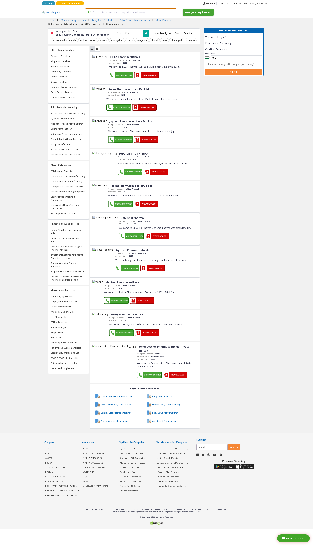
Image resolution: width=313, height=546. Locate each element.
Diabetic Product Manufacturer (66, 139)
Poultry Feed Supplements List (66, 347)
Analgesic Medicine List (62, 311)
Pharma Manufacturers (167, 481)
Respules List (57, 332)
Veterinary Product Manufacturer (67, 134)
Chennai (190, 40)
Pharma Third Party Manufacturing (68, 113)
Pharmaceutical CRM (70, 3)
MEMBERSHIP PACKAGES (55, 481)
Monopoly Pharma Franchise (132, 463)
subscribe (234, 447)
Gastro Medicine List (61, 306)
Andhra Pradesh (88, 40)
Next (234, 71)
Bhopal (154, 40)
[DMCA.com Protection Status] (156, 523)
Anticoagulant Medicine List (64, 363)
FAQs (85, 476)
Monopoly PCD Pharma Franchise (67, 186)
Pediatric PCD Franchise (130, 481)
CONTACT (49, 453)
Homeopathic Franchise (62, 66)
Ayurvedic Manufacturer (63, 118)
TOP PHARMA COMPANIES (94, 467)
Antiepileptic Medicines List (64, 342)
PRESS (85, 481)
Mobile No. (210, 53)
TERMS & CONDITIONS (55, 467)
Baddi (130, 40)
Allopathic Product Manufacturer (67, 123)
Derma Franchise (59, 76)
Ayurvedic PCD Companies (131, 486)
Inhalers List (57, 337)
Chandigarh (177, 40)
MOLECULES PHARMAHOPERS (95, 486)
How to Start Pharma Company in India (67, 231)
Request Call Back (295, 538)
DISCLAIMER (50, 472)
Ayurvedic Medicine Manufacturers (172, 453)
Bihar (164, 40)
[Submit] (89, 12)
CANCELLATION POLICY (55, 476)
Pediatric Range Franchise (63, 97)
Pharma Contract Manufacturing (66, 181)
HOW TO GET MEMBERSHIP (94, 453)
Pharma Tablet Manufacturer (65, 149)
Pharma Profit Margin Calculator (62, 490)
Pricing (48, 3)
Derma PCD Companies (130, 476)
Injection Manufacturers (168, 476)
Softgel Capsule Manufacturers (170, 458)
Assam (103, 40)
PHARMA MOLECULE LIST (93, 463)
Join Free (210, 3)
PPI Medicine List (59, 322)
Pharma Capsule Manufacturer (66, 154)
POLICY (48, 463)
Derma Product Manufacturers (170, 467)
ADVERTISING (88, 472)
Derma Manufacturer (61, 128)
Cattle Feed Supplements (63, 368)
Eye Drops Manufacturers (63, 213)
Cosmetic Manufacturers (168, 472)
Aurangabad (117, 40)
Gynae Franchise (59, 81)
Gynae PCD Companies (130, 467)
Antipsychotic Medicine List (64, 301)
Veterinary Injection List (62, 296)
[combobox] (130, 12)
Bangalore (142, 40)
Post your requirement (198, 12)
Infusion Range (58, 327)
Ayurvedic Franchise (61, 56)
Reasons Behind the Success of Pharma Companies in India (66, 278)
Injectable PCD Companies (131, 453)
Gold (177, 33)
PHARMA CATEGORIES (92, 458)
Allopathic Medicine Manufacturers (172, 463)
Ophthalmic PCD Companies (132, 458)
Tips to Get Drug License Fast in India (66, 240)
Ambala (72, 40)
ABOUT (48, 449)
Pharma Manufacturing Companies (68, 191)
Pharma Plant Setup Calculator (61, 495)
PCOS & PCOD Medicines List (65, 358)
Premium (188, 33)
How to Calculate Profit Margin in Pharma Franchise (67, 248)
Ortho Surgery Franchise (63, 92)
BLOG (85, 449)
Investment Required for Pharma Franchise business (67, 256)
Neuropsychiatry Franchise (64, 86)
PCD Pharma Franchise (62, 171)
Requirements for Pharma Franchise (63, 265)
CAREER (48, 458)
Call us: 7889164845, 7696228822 (252, 3)
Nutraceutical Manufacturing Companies (65, 207)
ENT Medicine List (59, 316)
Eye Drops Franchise (129, 449)
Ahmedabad (58, 40)
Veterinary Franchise (61, 71)
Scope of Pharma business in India (68, 271)
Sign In (224, 3)
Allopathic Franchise (60, 61)
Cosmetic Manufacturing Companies (63, 198)
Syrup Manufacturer (61, 144)
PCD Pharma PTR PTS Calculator (61, 486)
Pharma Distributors (129, 490)
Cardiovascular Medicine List (65, 352)
